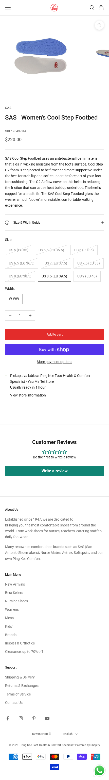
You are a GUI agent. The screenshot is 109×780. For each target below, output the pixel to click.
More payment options (54, 362)
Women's (12, 609)
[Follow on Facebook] (7, 718)
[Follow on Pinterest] (34, 718)
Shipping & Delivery (20, 677)
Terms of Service (18, 694)
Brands (10, 635)
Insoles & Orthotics (20, 643)
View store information (28, 395)
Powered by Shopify (87, 745)
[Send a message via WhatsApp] (99, 770)
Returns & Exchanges (22, 686)
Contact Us (14, 703)
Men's (9, 618)
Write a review (55, 471)
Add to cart (55, 334)
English (67, 734)
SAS (8, 108)
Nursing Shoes (16, 601)
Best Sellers (14, 593)
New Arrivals (15, 584)
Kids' (8, 626)
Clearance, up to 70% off (24, 652)
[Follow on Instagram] (20, 718)
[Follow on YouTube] (47, 718)
